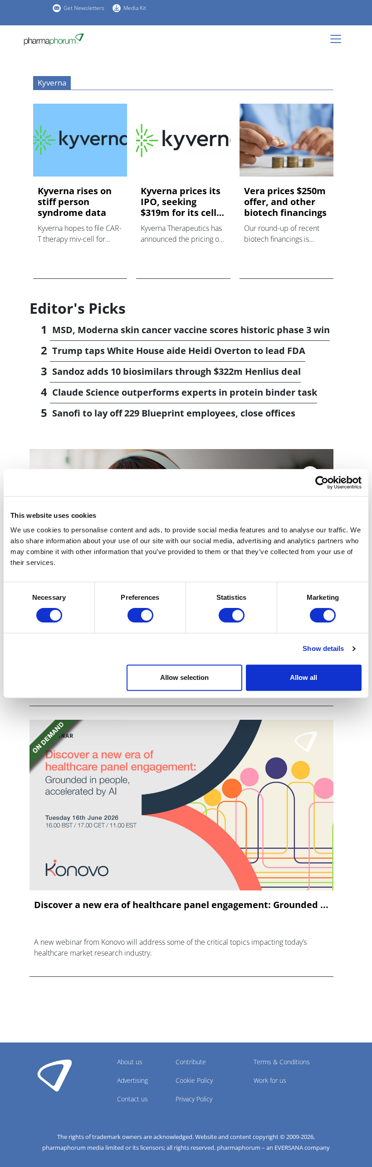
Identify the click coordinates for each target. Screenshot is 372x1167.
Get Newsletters (84, 8)
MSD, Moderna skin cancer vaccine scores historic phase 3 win (191, 330)
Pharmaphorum (54, 1075)
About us (129, 1061)
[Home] (57, 39)
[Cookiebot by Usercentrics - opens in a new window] (322, 482)
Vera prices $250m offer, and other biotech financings (285, 202)
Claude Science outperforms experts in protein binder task (184, 392)
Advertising (132, 1080)
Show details (323, 648)
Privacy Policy (194, 1099)
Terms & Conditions (282, 1061)
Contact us (132, 1099)
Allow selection (184, 677)
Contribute (191, 1061)
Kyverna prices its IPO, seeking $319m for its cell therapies (180, 202)
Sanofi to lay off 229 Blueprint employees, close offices (173, 413)
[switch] (140, 615)
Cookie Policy (194, 1080)
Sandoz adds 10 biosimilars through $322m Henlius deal (176, 371)
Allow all (303, 677)
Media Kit (134, 8)
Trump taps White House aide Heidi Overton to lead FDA (178, 350)
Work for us (270, 1080)
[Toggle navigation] (338, 39)
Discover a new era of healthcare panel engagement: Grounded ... (181, 904)
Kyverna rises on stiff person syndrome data (75, 202)
